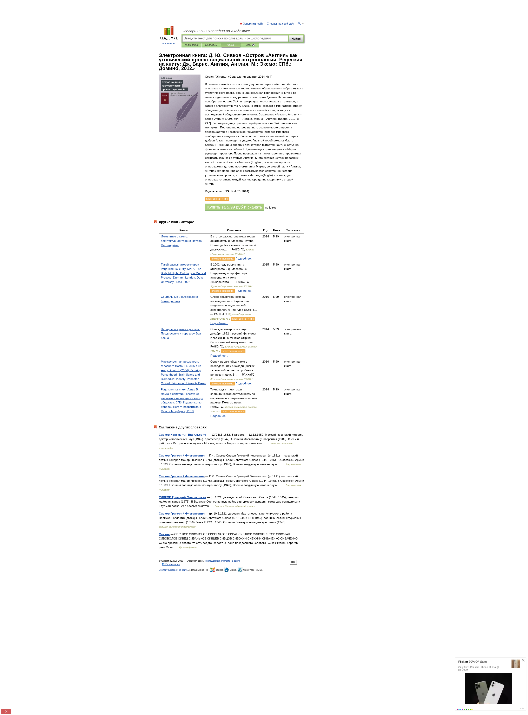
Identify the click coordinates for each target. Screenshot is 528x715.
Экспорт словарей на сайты (173, 570)
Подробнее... (244, 258)
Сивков (164, 534)
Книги (230, 45)
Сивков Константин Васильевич (182, 434)
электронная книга (222, 258)
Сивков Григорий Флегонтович (182, 455)
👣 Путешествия (171, 564)
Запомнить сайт (253, 23)
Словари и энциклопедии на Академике (216, 31)
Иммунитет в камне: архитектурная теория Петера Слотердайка (181, 241)
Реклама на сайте (230, 561)
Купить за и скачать (234, 207)
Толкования (191, 45)
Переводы (211, 45)
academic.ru (169, 43)
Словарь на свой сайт (280, 23)
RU (299, 23)
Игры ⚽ (250, 45)
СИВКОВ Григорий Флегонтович (182, 497)
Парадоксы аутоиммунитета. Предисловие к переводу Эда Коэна (181, 333)
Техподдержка (212, 561)
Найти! (296, 38)
